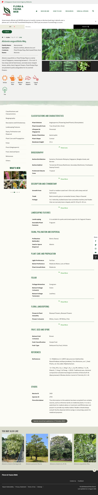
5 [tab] (17, 192)
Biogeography (10, 118)
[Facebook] (95, 241)
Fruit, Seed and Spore (12, 152)
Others (8, 161)
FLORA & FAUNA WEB (18, 9)
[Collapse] (62, 147)
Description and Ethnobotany (15, 123)
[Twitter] (95, 245)
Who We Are (45, 11)
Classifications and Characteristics (12, 112)
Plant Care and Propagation (15, 138)
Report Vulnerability (8, 487)
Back (7, 32)
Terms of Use (32, 487)
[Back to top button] (94, 470)
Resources (69, 11)
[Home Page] (2, 37)
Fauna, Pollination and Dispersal (13, 133)
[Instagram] (95, 249)
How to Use (57, 11)
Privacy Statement (21, 487)
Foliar (8, 143)
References (9, 156)
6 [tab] (19, 192)
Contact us (73, 481)
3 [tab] (14, 192)
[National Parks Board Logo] (7, 11)
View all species (82, 11)
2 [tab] (12, 192)
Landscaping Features (13, 127)
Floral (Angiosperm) (12, 147)
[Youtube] (95, 252)
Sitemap (39, 487)
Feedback (81, 481)
